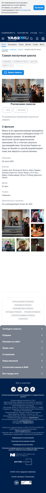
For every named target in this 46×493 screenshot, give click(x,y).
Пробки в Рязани (32, 312)
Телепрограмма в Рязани (23, 315)
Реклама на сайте (11, 341)
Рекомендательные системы (23, 445)
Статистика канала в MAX (15, 367)
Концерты (12, 44)
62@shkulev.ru (34, 418)
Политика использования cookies (23, 441)
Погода (33, 33)
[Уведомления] (37, 38)
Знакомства (22, 33)
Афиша (13, 50)
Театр (21, 44)
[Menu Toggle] (3, 38)
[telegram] (13, 389)
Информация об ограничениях (23, 438)
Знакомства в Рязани (23, 308)
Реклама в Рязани (23, 305)
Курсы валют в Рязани (23, 302)
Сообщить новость (11, 329)
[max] (26, 389)
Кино (3, 44)
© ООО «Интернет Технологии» (23, 477)
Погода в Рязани (13, 312)
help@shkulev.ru (28, 423)
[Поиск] (31, 38)
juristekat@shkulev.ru (26, 421)
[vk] (19, 389)
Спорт (35, 44)
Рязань (5, 50)
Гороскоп (23, 319)
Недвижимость (8, 33)
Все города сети (10, 373)
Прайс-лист (8, 348)
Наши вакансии (10, 361)
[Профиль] (43, 38)
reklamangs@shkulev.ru (23, 431)
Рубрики (6, 335)
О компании (8, 354)
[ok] (32, 389)
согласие (24, 10)
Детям (28, 44)
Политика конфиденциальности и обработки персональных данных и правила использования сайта (23, 449)
